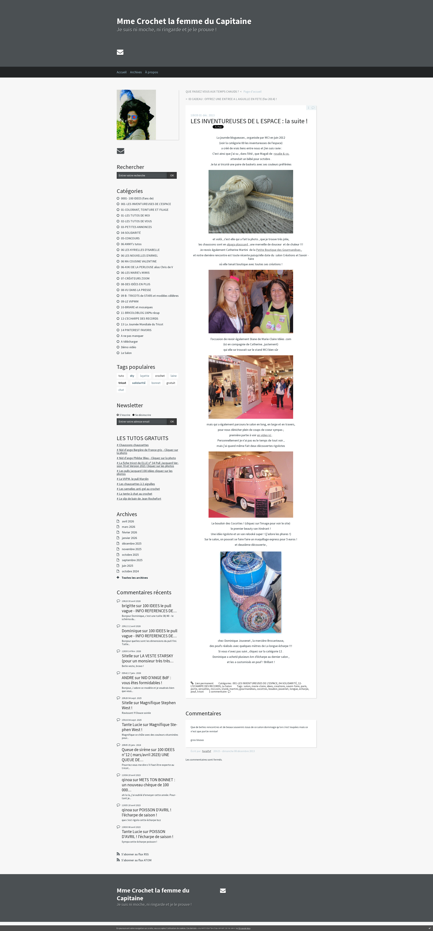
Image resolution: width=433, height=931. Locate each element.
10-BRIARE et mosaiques (137, 307)
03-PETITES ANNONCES (136, 227)
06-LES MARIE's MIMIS (135, 273)
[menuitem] (123, 72)
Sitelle (127, 655)
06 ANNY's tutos (131, 244)
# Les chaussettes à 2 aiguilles (136, 484)
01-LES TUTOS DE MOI (135, 215)
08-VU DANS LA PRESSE (136, 290)
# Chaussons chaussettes (133, 445)
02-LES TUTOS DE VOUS (136, 221)
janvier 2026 (129, 538)
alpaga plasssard (237, 244)
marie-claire (259, 686)
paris (303, 686)
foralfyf (206, 751)
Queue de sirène (136, 749)
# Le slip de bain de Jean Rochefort (139, 499)
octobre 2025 (130, 555)
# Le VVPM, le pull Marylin (133, 479)
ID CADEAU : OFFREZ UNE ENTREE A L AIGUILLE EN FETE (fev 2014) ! (232, 99)
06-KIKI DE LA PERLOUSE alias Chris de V (147, 267)
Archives (136, 72)
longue (294, 688)
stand (225, 688)
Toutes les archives (135, 578)
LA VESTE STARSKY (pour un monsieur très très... (148, 658)
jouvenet (283, 688)
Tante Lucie (132, 724)
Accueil (122, 72)
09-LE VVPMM (130, 301)
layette (144, 376)
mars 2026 (128, 527)
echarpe (303, 688)
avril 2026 (128, 521)
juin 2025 (127, 566)
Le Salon (126, 353)
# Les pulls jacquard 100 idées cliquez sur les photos (145, 472)
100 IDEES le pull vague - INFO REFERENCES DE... (149, 608)
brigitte (128, 605)
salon (247, 686)
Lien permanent (204, 683)
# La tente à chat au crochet (134, 494)
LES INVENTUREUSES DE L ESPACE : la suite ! (249, 121)
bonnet (156, 383)
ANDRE (128, 677)
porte (194, 688)
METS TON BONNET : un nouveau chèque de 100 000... (148, 785)
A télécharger (129, 341)
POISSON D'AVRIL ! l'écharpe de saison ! (146, 812)
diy (132, 376)
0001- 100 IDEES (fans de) (137, 198)
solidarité (138, 383)
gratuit (170, 383)
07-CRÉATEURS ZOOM (135, 278)
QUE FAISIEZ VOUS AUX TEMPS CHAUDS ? (212, 91)
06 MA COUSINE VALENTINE (139, 261)
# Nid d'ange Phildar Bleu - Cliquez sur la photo (146, 458)
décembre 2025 (131, 543)
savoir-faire (293, 686)
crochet (160, 376)
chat (121, 390)
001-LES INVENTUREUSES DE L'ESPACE (146, 204)
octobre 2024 (130, 571)
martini (233, 688)
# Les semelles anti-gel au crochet (138, 489)
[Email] (120, 52)
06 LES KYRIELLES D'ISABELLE (140, 250)
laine (174, 376)
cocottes (262, 688)
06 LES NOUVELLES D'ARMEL (139, 255)
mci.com (215, 688)
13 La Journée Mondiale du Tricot (142, 324)
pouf (193, 691)
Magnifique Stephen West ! (149, 705)
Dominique (131, 630)
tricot (122, 383)
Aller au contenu (11, 3)
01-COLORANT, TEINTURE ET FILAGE (144, 210)
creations (279, 686)
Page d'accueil (252, 91)
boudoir (272, 688)
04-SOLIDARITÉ (131, 233)
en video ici (264, 435)
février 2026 (129, 532)
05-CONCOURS (130, 238)
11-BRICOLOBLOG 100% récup (140, 313)
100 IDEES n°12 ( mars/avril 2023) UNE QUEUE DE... (148, 754)
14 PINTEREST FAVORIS (136, 330)
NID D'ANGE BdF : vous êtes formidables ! (146, 680)
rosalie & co (281, 154)
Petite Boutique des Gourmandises (278, 250)
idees (270, 686)
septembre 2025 (132, 560)
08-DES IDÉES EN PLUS (135, 284)
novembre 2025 (131, 549)
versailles (203, 688)
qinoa (127, 779)
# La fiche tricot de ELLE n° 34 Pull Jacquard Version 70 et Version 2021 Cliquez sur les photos (148, 464)
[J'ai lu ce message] (429, 928)
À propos (151, 72)
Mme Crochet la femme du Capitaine (184, 21)
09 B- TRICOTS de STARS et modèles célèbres (150, 296)
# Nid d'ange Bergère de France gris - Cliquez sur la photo (147, 451)
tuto (121, 376)
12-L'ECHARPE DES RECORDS (139, 318)
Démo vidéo (128, 347)
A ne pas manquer (132, 336)
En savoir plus (244, 928)
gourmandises (247, 688)
